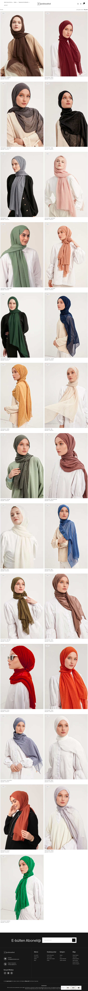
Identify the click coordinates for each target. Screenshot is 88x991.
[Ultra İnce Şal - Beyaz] (66, 746)
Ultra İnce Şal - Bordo (49, 77)
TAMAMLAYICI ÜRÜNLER (23, 2)
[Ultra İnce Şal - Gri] (21, 184)
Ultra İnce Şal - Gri (4, 218)
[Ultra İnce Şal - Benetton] (21, 887)
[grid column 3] (68, 987)
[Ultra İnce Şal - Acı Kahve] (21, 43)
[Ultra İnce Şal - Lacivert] (66, 325)
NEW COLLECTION (8, 2)
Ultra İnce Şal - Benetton (5, 921)
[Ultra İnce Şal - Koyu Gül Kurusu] (66, 465)
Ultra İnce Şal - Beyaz (49, 780)
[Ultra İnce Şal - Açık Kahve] (66, 254)
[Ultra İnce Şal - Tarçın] (66, 676)
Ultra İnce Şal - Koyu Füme (6, 147)
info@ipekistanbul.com (13, 959)
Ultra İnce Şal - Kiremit (5, 850)
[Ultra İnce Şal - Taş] (66, 395)
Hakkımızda (36, 956)
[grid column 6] (78, 987)
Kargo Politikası (76, 962)
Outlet (48, 960)
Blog (35, 960)
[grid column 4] (73, 987)
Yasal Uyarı (75, 956)
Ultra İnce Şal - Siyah (49, 147)
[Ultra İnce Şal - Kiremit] (21, 817)
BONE (15, 2)
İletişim (35, 958)
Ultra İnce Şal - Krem (5, 569)
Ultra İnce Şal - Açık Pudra (50, 218)
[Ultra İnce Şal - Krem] (21, 535)
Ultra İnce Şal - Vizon (49, 639)
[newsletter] (73, 940)
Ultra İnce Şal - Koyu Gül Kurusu (51, 499)
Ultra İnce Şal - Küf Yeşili (5, 499)
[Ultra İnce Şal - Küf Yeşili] (21, 465)
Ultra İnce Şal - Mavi (49, 569)
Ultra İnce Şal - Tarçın (49, 710)
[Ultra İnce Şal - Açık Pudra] (66, 184)
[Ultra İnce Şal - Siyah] (66, 114)
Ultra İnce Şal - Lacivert (49, 358)
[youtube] (8, 973)
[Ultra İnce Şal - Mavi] (66, 535)
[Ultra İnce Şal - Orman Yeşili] (21, 254)
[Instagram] (11, 973)
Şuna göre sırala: (80, 9)
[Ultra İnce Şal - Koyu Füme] (21, 114)
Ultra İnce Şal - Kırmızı (5, 710)
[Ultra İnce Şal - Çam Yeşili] (21, 325)
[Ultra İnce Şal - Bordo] (66, 43)
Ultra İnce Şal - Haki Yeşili (6, 639)
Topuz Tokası (49, 956)
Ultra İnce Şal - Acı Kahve (5, 77)
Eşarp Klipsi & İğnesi (51, 958)
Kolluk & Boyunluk (50, 955)
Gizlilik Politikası (76, 958)
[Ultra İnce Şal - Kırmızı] (21, 676)
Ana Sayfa (36, 955)
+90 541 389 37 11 (12, 964)
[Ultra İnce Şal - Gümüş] (66, 817)
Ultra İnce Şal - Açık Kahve (50, 288)
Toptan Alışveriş (63, 960)
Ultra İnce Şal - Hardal (5, 429)
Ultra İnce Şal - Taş (48, 429)
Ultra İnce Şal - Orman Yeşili (6, 288)
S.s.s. (61, 956)
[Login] (81, 4)
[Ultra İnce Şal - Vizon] (66, 606)
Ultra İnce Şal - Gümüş (49, 850)
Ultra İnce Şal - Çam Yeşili (6, 358)
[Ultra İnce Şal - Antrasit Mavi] (21, 746)
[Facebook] (5, 973)
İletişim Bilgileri (75, 955)
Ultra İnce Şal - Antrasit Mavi (6, 780)
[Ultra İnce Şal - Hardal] (21, 395)
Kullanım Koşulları (76, 963)
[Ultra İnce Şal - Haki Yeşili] (21, 606)
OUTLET (6, 5)
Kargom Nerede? (63, 958)
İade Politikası (75, 960)
